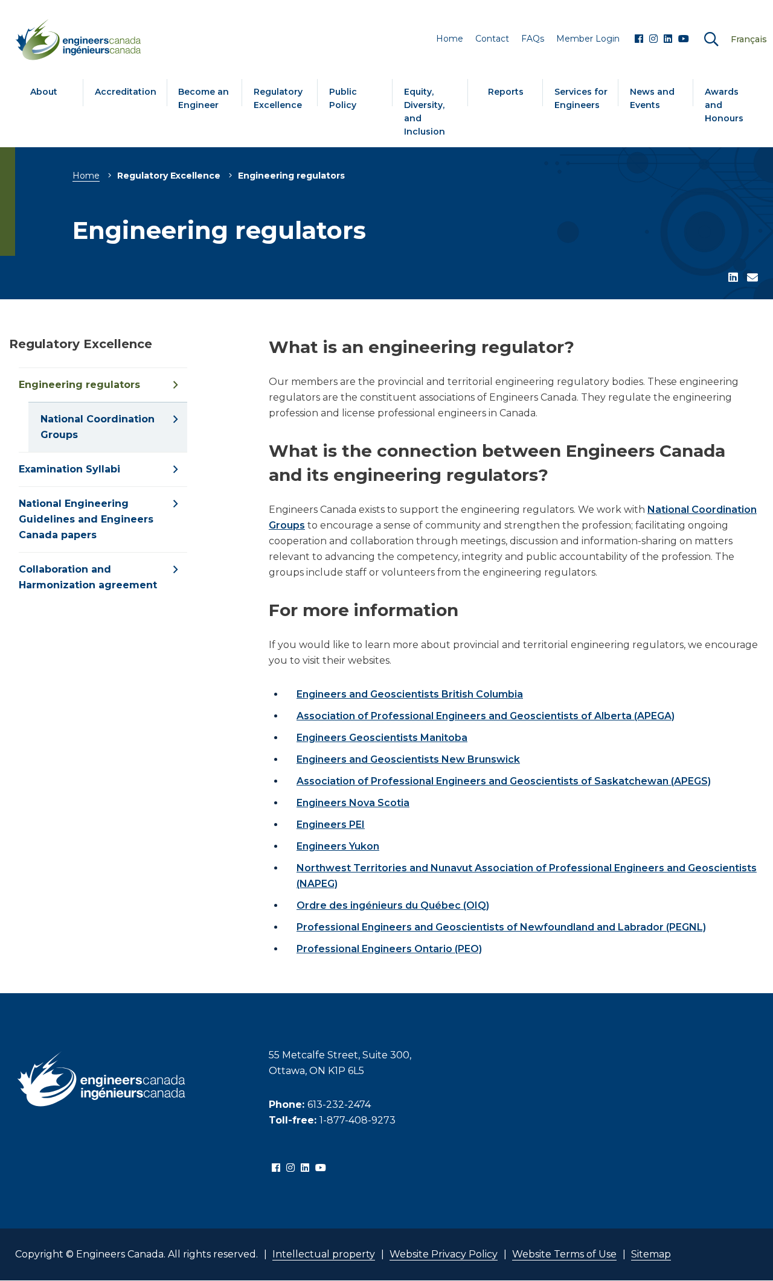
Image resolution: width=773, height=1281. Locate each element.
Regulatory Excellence (278, 98)
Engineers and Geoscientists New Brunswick (408, 759)
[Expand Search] (711, 39)
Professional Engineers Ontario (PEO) (389, 949)
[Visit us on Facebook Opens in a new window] (639, 39)
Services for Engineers (581, 98)
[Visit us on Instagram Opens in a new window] (653, 39)
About (43, 91)
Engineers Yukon (338, 846)
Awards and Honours (724, 105)
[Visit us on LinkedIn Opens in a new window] (668, 39)
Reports (506, 91)
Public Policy (343, 98)
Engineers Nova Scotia (353, 803)
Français (749, 39)
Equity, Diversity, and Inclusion (424, 111)
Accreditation (125, 91)
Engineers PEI (331, 824)
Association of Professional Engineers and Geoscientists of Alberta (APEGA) (486, 716)
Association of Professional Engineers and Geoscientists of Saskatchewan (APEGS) (504, 781)
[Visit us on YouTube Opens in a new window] (683, 39)
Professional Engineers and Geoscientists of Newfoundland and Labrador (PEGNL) (501, 927)
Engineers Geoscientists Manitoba (382, 737)
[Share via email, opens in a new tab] (752, 278)
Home (86, 175)
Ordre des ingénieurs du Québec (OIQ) (393, 905)
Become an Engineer (203, 98)
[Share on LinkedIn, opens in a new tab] (733, 278)
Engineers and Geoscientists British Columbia (410, 694)
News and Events (652, 98)
